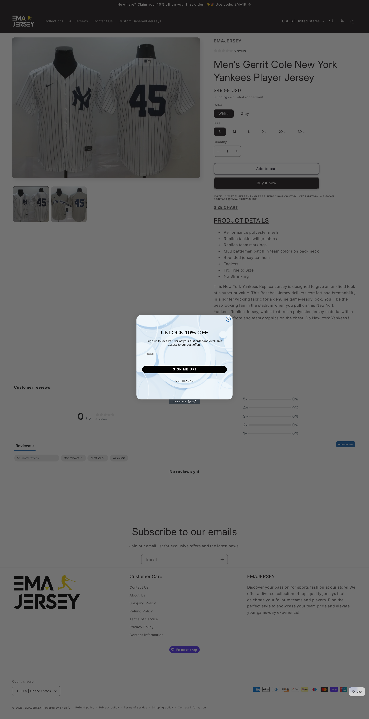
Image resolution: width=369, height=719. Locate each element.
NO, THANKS (184, 381)
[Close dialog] (228, 319)
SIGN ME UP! (184, 369)
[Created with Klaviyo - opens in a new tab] (184, 401)
